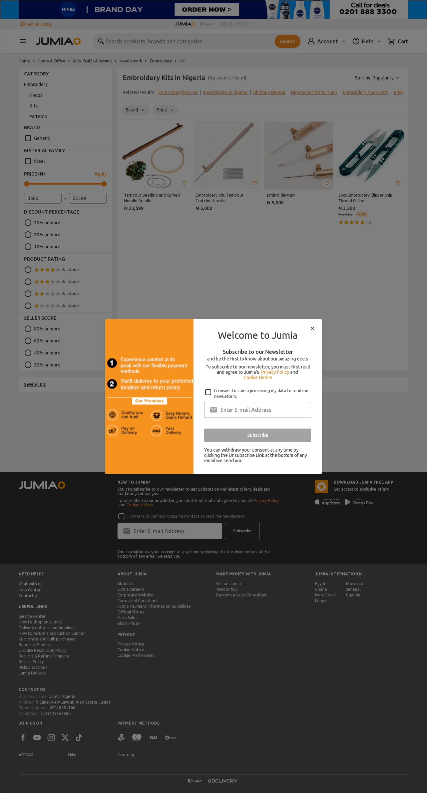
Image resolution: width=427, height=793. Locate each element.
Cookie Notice (258, 377)
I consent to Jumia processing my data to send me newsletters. (261, 393)
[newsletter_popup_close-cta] (312, 328)
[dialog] (213, 396)
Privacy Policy (275, 372)
